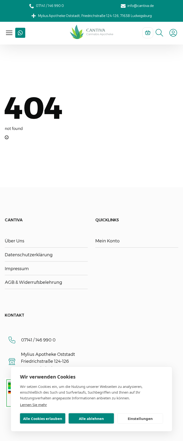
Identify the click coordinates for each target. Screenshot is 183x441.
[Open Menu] (9, 33)
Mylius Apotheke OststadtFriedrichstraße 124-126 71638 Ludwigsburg (48, 361)
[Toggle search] (159, 33)
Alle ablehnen (91, 418)
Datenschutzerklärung (29, 254)
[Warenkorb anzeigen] (147, 32)
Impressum (17, 268)
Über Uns (14, 241)
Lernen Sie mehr (33, 404)
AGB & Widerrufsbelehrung (33, 282)
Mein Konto (107, 241)
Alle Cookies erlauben (42, 418)
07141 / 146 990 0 (38, 340)
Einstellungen (140, 418)
